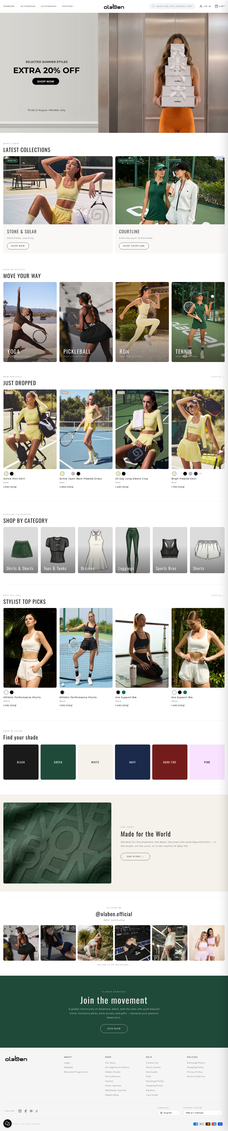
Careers (109, 1081)
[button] (220, 6)
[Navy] (196, 474)
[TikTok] (37, 1111)
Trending (9, 6)
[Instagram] (20, 1111)
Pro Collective (113, 1076)
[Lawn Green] (124, 692)
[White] (17, 474)
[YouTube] (31, 1111)
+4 (200, 473)
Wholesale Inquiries (116, 1090)
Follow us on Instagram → (114, 965)
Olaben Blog (112, 1095)
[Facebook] (25, 1111)
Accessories (48, 6)
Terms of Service (196, 1076)
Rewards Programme (76, 1072)
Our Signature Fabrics (117, 1067)
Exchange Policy (155, 1081)
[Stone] (73, 474)
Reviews (150, 1090)
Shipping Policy (154, 1085)
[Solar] (6, 474)
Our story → (135, 856)
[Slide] (114, 73)
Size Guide (151, 1072)
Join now (114, 1028)
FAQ (148, 1076)
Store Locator (153, 1067)
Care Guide (152, 1095)
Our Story (110, 1063)
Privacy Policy (195, 1072)
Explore (67, 6)
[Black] (12, 474)
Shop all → (218, 377)
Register (68, 1067)
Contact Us (152, 1063)
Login (67, 1063)
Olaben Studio (113, 1072)
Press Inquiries (113, 1085)
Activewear (28, 6)
